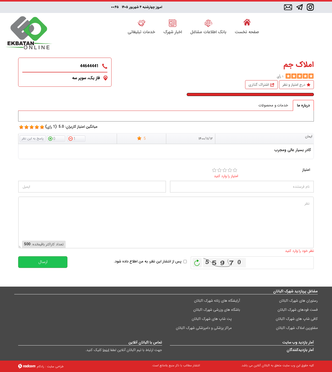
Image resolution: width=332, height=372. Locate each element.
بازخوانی (197, 261)
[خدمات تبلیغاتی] (141, 22)
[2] (219, 170)
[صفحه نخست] (247, 22)
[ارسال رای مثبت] (56, 138)
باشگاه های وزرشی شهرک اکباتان (216, 310)
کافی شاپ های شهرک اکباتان (297, 319)
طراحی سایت (55, 366)
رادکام (40, 366)
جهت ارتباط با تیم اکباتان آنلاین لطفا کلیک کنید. (123, 350)
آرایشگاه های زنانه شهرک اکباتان (217, 300)
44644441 (89, 66)
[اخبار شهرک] (172, 22)
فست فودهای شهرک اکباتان (298, 310)
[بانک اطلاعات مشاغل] (208, 22)
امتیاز (306, 170)
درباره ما (303, 105)
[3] (224, 170)
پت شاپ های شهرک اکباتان (212, 319)
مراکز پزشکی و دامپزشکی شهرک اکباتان (204, 328)
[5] (288, 76)
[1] (214, 170)
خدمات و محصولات (273, 105)
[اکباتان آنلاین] (28, 33)
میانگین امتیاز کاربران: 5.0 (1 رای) (71, 127)
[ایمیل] (288, 7)
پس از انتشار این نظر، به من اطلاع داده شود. (148, 261)
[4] (229, 170)
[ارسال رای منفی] (76, 138)
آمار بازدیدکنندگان (300, 350)
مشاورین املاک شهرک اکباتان (297, 328)
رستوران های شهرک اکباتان (298, 300)
